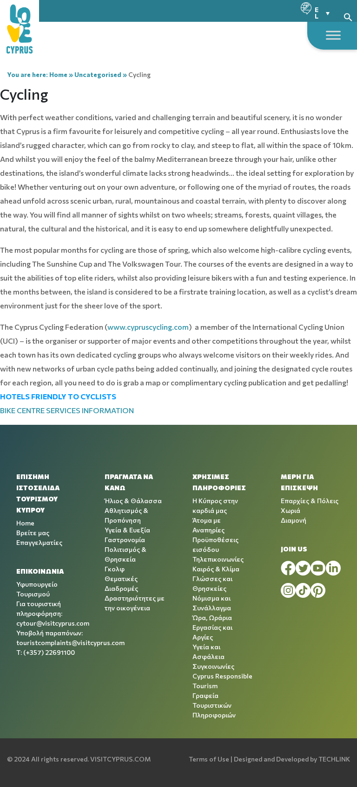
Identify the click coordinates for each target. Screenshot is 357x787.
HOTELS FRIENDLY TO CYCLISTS (58, 396)
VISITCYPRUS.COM (120, 759)
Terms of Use (209, 759)
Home (58, 74)
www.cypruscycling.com (148, 326)
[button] (348, 16)
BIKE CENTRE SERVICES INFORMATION (67, 410)
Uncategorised (97, 74)
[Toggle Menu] (333, 35)
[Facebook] (288, 568)
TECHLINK (334, 759)
